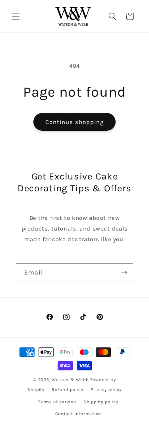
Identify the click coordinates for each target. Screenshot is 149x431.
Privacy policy (106, 389)
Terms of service (57, 401)
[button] (16, 16)
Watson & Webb (70, 379)
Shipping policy (100, 401)
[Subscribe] (124, 272)
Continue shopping (74, 122)
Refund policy (67, 389)
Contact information (78, 413)
